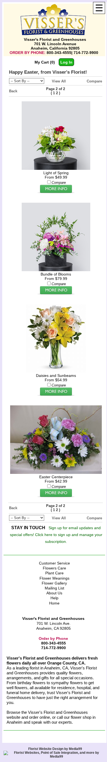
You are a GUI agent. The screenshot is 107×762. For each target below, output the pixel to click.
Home (54, 603)
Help (54, 598)
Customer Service (54, 563)
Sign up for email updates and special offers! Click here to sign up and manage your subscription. (56, 535)
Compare (94, 81)
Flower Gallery (54, 583)
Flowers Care (54, 568)
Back (13, 91)
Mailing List (54, 588)
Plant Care (54, 573)
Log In (66, 62)
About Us (54, 593)
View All (59, 81)
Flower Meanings (54, 578)
